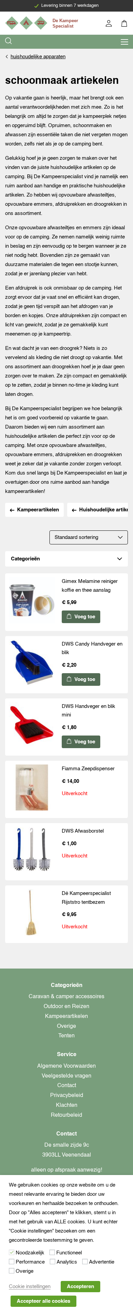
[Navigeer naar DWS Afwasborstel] (32, 851)
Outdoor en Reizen (66, 1006)
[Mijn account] (109, 24)
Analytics (67, 1262)
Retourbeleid (66, 1115)
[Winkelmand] (124, 24)
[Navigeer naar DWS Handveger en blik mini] (32, 726)
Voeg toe (84, 616)
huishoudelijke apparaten (38, 56)
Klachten (66, 1105)
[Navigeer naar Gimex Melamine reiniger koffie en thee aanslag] (32, 601)
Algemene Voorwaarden (66, 1066)
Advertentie (101, 1262)
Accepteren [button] (80, 1286)
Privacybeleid (66, 1095)
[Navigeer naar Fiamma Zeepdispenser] (32, 789)
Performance (30, 1262)
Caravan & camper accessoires (66, 997)
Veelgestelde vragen (66, 1076)
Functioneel (69, 1252)
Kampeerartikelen (38, 509)
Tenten (66, 1036)
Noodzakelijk (30, 1252)
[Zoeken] (9, 41)
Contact (66, 1085)
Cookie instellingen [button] (29, 1286)
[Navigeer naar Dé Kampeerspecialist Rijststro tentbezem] (32, 913)
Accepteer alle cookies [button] (43, 1301)
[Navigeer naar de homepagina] (42, 23)
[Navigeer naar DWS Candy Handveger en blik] (32, 664)
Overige (66, 1026)
